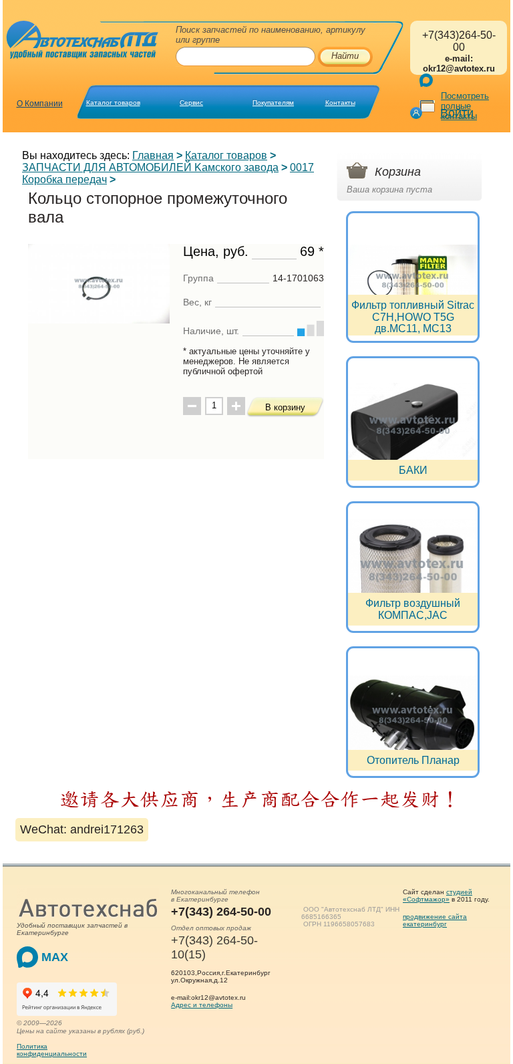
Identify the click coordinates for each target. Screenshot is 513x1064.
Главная (153, 155)
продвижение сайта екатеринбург (435, 920)
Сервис (191, 102)
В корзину (285, 407)
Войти (457, 113)
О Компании (40, 103)
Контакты (340, 102)
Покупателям (273, 102)
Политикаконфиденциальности (52, 1050)
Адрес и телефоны (201, 1005)
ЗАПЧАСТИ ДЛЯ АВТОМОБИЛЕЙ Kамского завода (150, 167)
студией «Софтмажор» (437, 895)
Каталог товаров (113, 102)
